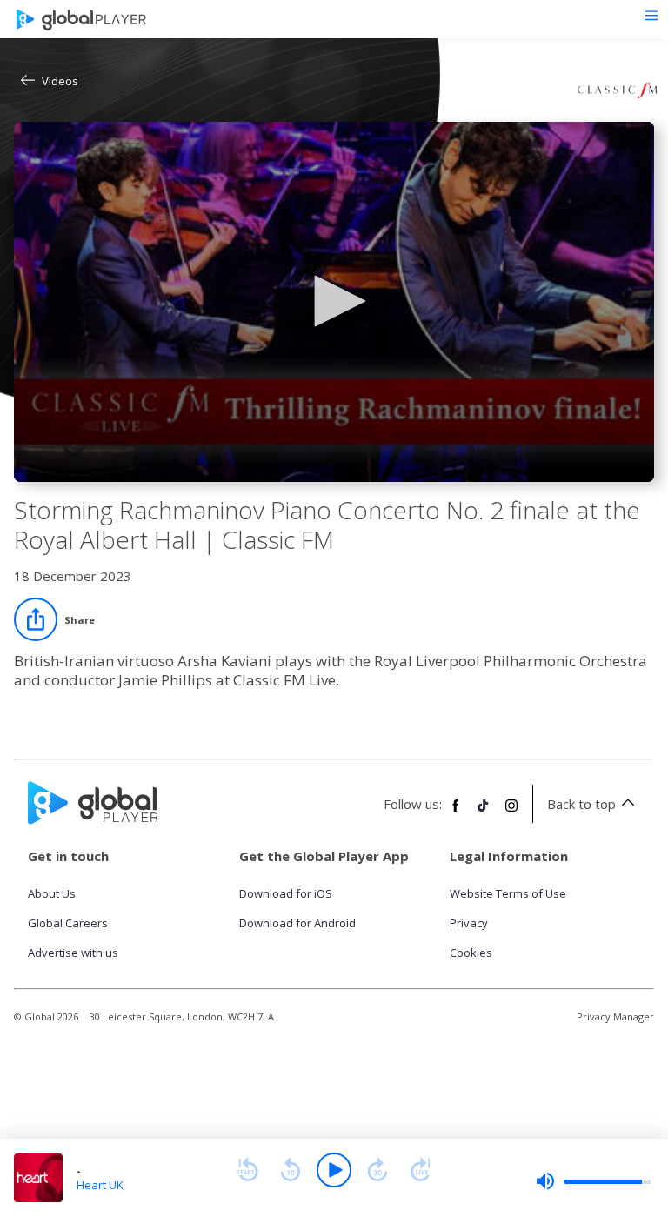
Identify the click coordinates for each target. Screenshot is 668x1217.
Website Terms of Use (508, 893)
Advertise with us (73, 952)
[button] (334, 301)
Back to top (581, 803)
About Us (52, 893)
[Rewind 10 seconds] (290, 1170)
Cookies (471, 952)
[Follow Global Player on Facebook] (456, 812)
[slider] (593, 1181)
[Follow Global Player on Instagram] (511, 812)
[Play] (334, 1170)
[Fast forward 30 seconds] (377, 1170)
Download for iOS (285, 893)
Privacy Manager (615, 1016)
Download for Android (297, 923)
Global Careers (68, 923)
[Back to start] (247, 1170)
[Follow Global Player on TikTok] (483, 812)
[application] (334, 302)
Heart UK (100, 1185)
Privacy (469, 923)
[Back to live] (421, 1170)
